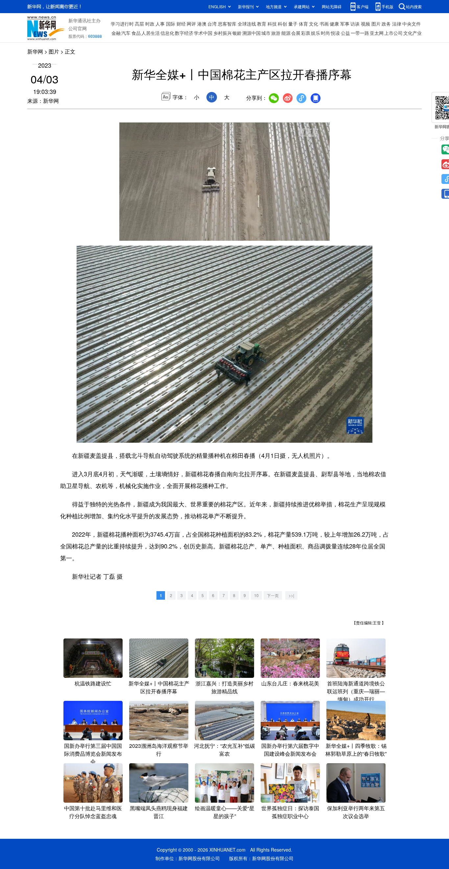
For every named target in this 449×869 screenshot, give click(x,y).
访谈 (355, 23)
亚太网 (377, 33)
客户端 (362, 6)
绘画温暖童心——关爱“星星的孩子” (224, 812)
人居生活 (150, 33)
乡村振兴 (222, 33)
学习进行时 (122, 23)
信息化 (167, 33)
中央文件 (411, 23)
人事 (160, 23)
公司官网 (77, 28)
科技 (272, 23)
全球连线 (247, 23)
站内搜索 (414, 6)
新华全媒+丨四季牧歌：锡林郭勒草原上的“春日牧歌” (356, 749)
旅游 (275, 33)
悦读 (335, 33)
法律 (396, 23)
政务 (386, 23)
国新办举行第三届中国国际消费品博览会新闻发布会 (93, 753)
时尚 (325, 33)
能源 (286, 33)
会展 (295, 33)
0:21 (137, 234)
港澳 (201, 23)
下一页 (273, 595)
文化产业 (412, 33)
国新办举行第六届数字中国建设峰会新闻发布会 (290, 749)
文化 (313, 23)
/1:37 (147, 234)
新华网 (35, 51)
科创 (282, 23)
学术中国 (203, 33)
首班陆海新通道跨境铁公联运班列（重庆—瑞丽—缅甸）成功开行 (356, 691)
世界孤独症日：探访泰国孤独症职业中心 (290, 812)
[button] (125, 233)
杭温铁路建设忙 (93, 683)
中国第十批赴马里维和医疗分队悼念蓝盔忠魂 (93, 812)
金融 (116, 33)
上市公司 (393, 33)
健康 (334, 23)
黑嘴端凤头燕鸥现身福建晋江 (159, 812)
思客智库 (227, 23)
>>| (291, 595)
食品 (136, 33)
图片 (376, 23)
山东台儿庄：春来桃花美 (290, 683)
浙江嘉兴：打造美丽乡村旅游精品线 (224, 687)
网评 (191, 23)
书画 (324, 23)
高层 (139, 23)
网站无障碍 (332, 6)
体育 (303, 23)
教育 (261, 23)
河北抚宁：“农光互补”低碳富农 (224, 749)
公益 (345, 33)
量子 (292, 23)
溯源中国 (251, 33)
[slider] (305, 233)
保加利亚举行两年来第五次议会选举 (356, 812)
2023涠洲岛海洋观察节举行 (158, 749)
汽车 (125, 33)
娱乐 (315, 33)
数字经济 (184, 33)
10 (256, 595)
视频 (365, 23)
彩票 (305, 33)
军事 (344, 23)
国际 (170, 23)
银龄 (237, 33)
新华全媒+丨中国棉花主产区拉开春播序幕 (159, 687)
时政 (149, 23)
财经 (181, 23)
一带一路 (360, 33)
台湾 (212, 23)
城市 (266, 33)
